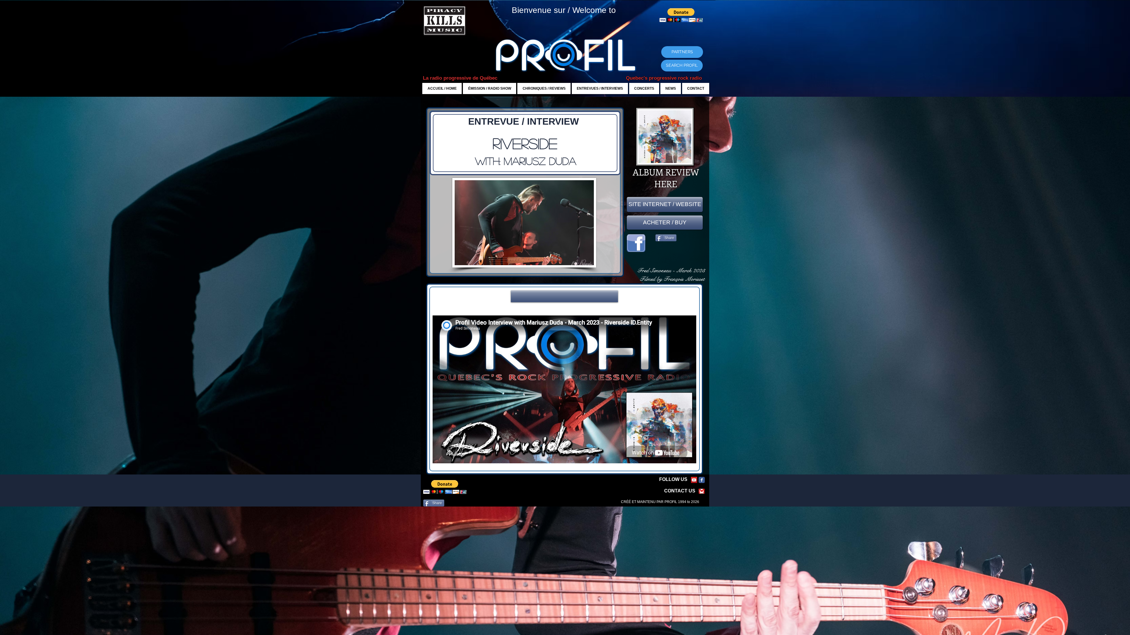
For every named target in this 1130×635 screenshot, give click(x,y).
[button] (564, 296)
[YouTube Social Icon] (694, 480)
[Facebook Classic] (702, 480)
